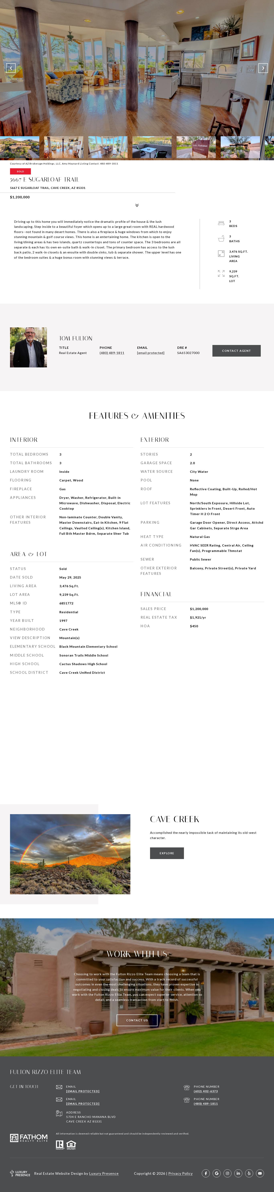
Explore (167, 853)
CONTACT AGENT (236, 350)
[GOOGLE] (217, 1173)
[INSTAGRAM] (227, 1173)
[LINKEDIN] (238, 1173)
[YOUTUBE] (260, 1173)
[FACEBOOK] (206, 1173)
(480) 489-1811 (112, 353)
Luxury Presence (104, 1173)
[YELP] (249, 1173)
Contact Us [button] (137, 1020)
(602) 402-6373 (206, 1091)
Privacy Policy (180, 1173)
